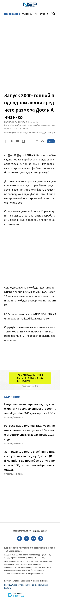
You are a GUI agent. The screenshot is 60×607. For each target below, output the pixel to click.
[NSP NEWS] (30, 5)
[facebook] (6, 141)
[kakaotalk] (17, 141)
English (16, 580)
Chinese (35, 580)
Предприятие (12, 13)
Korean (7, 580)
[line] (23, 141)
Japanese (25, 580)
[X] (11, 141)
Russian (44, 580)
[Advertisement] (30, 258)
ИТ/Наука (39, 13)
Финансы (27, 13)
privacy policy (40, 530)
